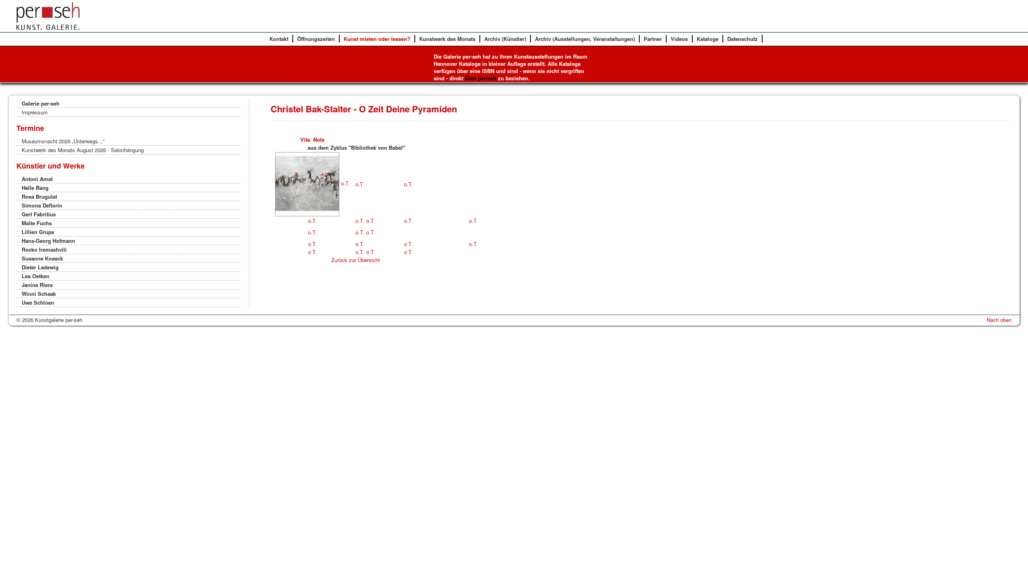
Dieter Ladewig (40, 267)
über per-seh (480, 78)
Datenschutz (742, 39)
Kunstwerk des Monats (447, 39)
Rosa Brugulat (39, 196)
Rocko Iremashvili (44, 249)
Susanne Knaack (42, 258)
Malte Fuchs (37, 223)
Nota (318, 139)
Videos (679, 39)
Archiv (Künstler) (505, 39)
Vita (305, 139)
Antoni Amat (37, 179)
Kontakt (278, 39)
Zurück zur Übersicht (355, 260)
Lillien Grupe (38, 232)
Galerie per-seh (40, 103)
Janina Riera (37, 285)
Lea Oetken (35, 276)
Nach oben (999, 320)
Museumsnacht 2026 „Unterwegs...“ (63, 141)
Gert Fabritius (39, 214)
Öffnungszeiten (316, 39)
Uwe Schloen (38, 302)
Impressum (35, 112)
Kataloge (707, 39)
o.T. (344, 183)
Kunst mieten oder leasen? (377, 39)
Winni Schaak (39, 293)
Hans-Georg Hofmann (48, 240)
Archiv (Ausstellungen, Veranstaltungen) (585, 39)
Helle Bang (35, 187)
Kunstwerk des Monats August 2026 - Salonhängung (83, 150)
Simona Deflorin (42, 205)
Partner (653, 39)
